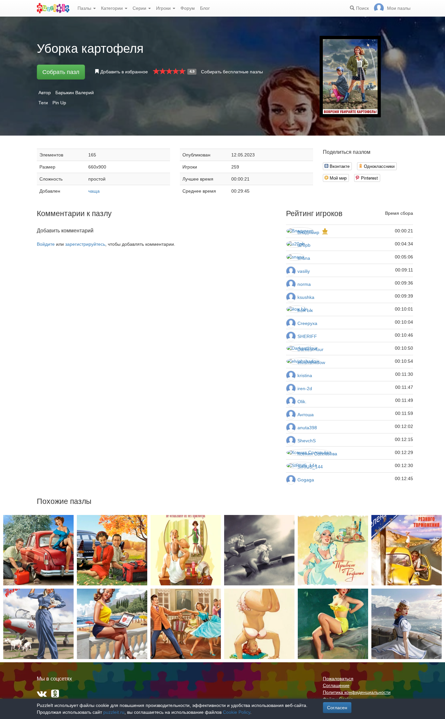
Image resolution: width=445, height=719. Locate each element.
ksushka (305, 297)
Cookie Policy (236, 712)
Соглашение (336, 685)
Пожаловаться (338, 678)
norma (304, 284)
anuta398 (307, 427)
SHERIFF (307, 336)
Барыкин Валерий (74, 92)
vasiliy (303, 271)
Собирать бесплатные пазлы (232, 71)
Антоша (305, 414)
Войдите (46, 244)
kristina (304, 375)
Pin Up (59, 102)
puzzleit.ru (113, 712)
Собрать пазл (60, 72)
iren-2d (304, 388)
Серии (140, 8)
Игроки (164, 8)
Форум (187, 8)
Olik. (302, 401)
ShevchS (306, 440)
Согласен (337, 707)
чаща (94, 191)
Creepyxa (307, 323)
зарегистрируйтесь (85, 244)
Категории (112, 8)
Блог (205, 8)
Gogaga (305, 479)
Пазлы (85, 8)
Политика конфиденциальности (357, 692)
